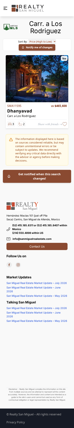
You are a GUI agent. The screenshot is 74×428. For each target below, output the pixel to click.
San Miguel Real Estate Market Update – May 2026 (36, 295)
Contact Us (37, 246)
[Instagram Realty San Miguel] (18, 265)
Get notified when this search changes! (39, 176)
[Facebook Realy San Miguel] (9, 265)
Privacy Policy (15, 422)
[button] (5, 8)
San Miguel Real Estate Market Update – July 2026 (36, 282)
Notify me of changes (39, 47)
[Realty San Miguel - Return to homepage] (27, 8)
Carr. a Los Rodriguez (21, 116)
